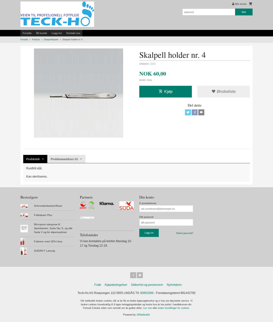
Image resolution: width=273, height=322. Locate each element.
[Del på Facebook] (195, 112)
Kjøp (168, 91)
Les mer (148, 308)
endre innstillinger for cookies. (174, 308)
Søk (243, 11)
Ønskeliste (226, 91)
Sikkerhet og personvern (147, 284)
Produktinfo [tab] (33, 159)
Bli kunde (41, 33)
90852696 (147, 293)
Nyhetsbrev (174, 284)
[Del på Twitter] (188, 112)
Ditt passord (146, 216)
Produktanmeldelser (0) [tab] (64, 159)
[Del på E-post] (201, 112)
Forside (27, 33)
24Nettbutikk (143, 314)
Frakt (97, 284)
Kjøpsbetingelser (116, 284)
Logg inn (57, 33)
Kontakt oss (73, 33)
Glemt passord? (184, 233)
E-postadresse (147, 203)
